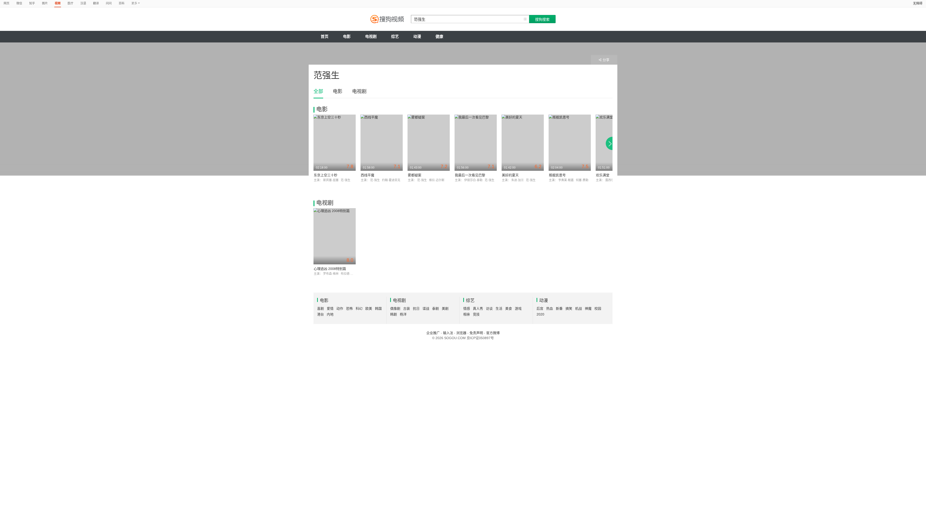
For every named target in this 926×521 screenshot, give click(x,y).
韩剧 (393, 314)
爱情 (330, 308)
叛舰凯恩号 (557, 175)
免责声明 (476, 333)
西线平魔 (367, 175)
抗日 (416, 308)
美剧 (445, 308)
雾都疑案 (414, 175)
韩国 (378, 308)
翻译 (96, 3)
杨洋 (403, 314)
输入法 (448, 333)
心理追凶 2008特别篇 (330, 269)
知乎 (32, 3)
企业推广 (433, 333)
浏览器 (461, 333)
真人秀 (478, 308)
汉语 (83, 3)
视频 (58, 3)
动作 (339, 308)
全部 (318, 91)
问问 (109, 3)
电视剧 (371, 36)
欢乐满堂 (602, 175)
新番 (559, 308)
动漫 (417, 36)
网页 (6, 3)
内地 (330, 314)
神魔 (588, 308)
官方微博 (493, 333)
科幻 (359, 308)
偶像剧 (395, 308)
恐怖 (349, 308)
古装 (406, 308)
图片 (45, 3)
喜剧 (320, 308)
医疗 (70, 3)
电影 (347, 36)
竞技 (476, 314)
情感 (466, 308)
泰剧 (435, 308)
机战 (578, 308)
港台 (320, 314)
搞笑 (568, 308)
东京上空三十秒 (325, 175)
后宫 (540, 308)
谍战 (425, 308)
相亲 (466, 314)
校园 (597, 308)
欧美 (368, 308)
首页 (324, 36)
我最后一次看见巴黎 (470, 175)
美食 (508, 308)
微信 (19, 3)
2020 (540, 314)
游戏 (518, 308)
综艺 (395, 36)
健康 (439, 36)
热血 (549, 308)
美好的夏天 (510, 175)
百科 (121, 3)
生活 (499, 308)
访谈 (489, 308)
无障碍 (917, 3)
